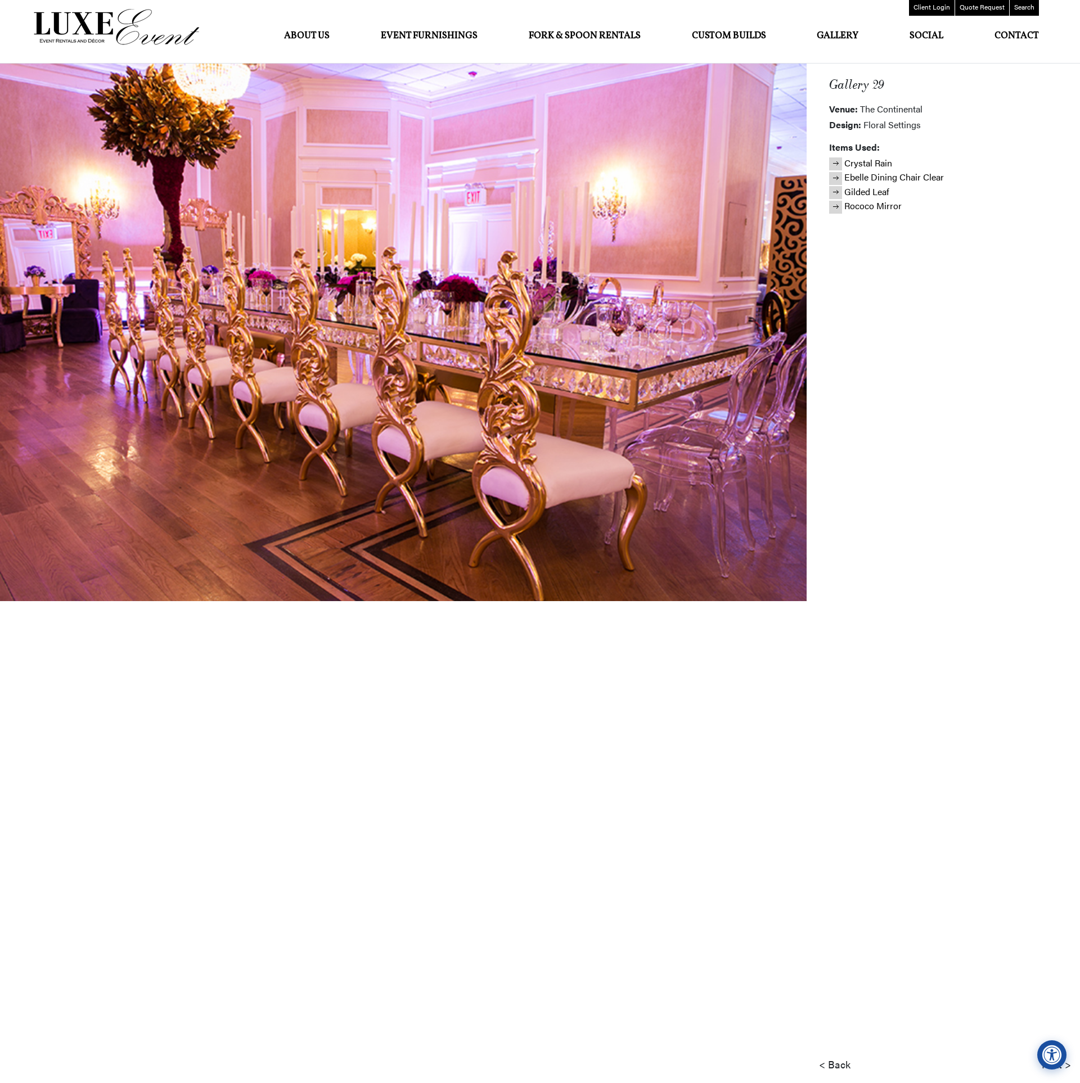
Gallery (837, 35)
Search (1024, 7)
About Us (307, 35)
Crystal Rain (868, 162)
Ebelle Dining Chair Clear (894, 176)
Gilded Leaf (866, 191)
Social (926, 35)
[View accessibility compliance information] (1051, 1055)
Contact (1016, 35)
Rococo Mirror (873, 205)
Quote (982, 7)
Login (932, 7)
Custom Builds (729, 35)
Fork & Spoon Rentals (585, 35)
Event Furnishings (429, 35)
